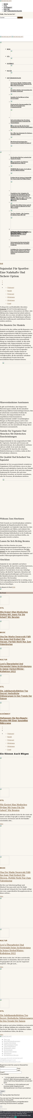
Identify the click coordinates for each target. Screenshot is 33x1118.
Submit (2, 1091)
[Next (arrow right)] (2, 1110)
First (18, 1068)
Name (2, 1067)
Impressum (7, 1053)
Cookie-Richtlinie (10, 1043)
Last (18, 1070)
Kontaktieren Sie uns (11, 1055)
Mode (6, 4)
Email (2, 1072)
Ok (16, 1117)
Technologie (8, 1050)
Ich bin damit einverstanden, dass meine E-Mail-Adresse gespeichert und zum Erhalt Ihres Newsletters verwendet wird (18, 1080)
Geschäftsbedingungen (12, 1041)
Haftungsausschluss (13, 11)
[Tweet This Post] (18, 283)
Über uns (7, 1039)
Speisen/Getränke (10, 1052)
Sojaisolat (3, 309)
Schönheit (8, 7)
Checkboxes (4, 1074)
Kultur (7, 9)
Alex (1, 824)
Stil (5, 6)
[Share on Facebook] (18, 281)
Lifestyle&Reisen (10, 1046)
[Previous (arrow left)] (0, 1110)
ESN (13, 587)
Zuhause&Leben (9, 1048)
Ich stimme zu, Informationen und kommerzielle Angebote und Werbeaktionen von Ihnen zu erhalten (17, 1086)
